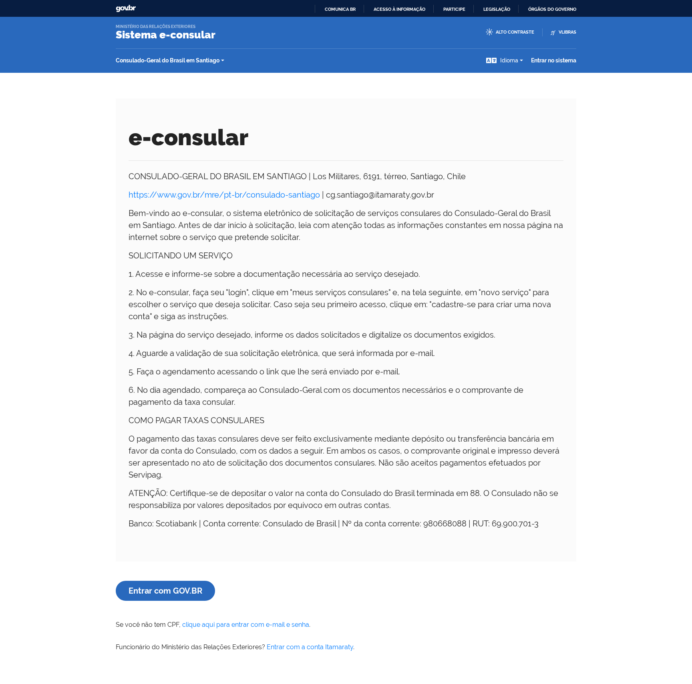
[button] (504, 60)
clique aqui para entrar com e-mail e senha (245, 624)
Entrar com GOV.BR (165, 591)
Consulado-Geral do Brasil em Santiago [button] (167, 60)
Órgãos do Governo (552, 9)
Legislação (496, 9)
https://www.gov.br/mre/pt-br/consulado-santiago (224, 195)
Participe (454, 9)
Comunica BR (340, 9)
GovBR (126, 8)
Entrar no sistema (553, 60)
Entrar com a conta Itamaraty (310, 647)
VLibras (567, 32)
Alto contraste (515, 32)
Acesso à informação (399, 9)
